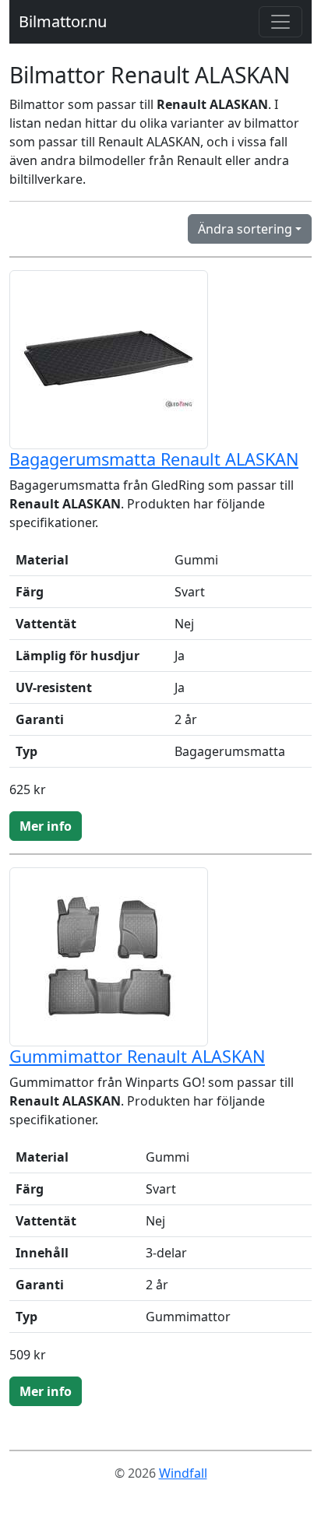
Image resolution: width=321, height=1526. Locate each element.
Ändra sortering (245, 228)
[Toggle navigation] (280, 21)
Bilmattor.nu (63, 21)
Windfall (183, 1473)
